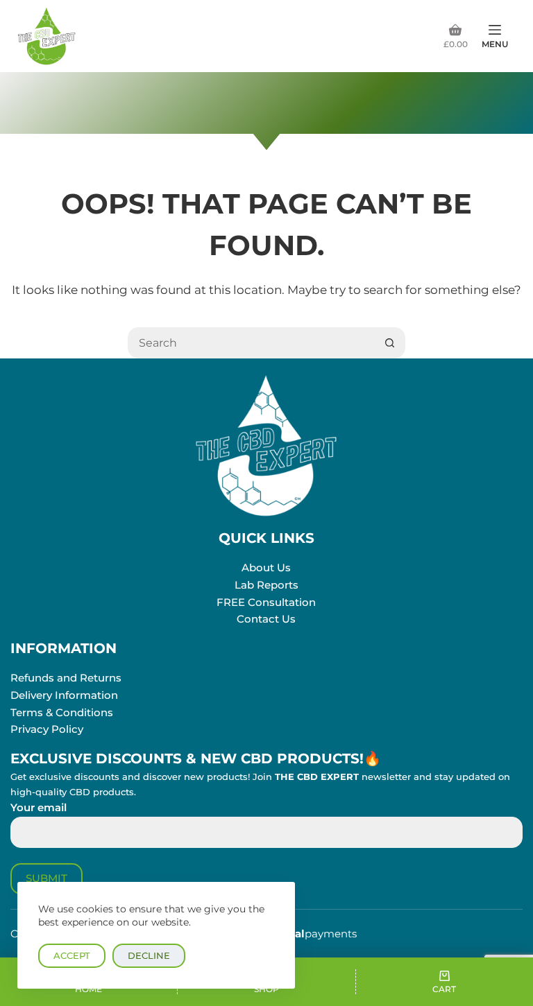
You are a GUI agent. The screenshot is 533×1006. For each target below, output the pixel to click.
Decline (149, 955)
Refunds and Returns (65, 677)
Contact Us (266, 618)
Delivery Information (64, 695)
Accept (71, 955)
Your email (38, 807)
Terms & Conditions (61, 712)
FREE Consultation (266, 602)
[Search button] (390, 343)
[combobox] (251, 342)
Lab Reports (266, 584)
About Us (266, 567)
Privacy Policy (46, 729)
